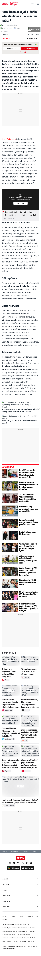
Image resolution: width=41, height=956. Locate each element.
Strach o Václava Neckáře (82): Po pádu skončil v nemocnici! (28, 594)
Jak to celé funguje (20, 52)
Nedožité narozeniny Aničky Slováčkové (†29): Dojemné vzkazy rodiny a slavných (28, 607)
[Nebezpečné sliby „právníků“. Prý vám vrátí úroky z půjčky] (10, 511)
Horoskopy (25, 851)
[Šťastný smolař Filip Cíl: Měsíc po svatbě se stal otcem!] (10, 583)
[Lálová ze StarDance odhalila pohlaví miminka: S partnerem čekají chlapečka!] (10, 486)
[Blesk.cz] (20, 858)
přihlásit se (33, 3)
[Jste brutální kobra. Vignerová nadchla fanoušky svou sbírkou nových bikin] (10, 498)
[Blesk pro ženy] (10, 5)
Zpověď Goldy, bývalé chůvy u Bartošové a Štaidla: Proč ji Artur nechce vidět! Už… (27, 473)
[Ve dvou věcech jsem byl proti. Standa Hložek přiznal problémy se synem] (10, 547)
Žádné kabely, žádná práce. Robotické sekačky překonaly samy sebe (28, 559)
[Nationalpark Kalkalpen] (7, 31)
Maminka (5, 851)
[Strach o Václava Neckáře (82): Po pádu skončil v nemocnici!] (10, 595)
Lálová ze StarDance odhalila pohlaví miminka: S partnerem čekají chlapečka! (28, 486)
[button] (38, 3)
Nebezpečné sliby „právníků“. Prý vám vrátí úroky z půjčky (28, 508)
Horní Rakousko (9, 139)
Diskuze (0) (5, 38)
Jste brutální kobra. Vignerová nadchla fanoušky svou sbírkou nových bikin (27, 498)
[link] (10, 862)
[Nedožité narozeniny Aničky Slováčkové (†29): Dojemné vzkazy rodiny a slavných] (10, 607)
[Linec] (17, 28)
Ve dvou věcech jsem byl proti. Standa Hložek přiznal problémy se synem (28, 547)
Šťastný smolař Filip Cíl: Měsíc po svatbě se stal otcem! (28, 582)
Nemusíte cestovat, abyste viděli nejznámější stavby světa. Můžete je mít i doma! (20, 410)
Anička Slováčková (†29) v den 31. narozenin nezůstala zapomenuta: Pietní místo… (28, 571)
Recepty (35, 851)
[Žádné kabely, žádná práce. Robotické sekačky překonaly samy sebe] (10, 559)
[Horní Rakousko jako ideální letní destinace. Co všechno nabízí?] (10, 25)
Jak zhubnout (14, 851)
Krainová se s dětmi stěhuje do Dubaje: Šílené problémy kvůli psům (28, 522)
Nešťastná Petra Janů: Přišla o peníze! (27, 532)
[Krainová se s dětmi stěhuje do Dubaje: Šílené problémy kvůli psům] (10, 523)
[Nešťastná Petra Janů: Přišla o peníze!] (10, 535)
